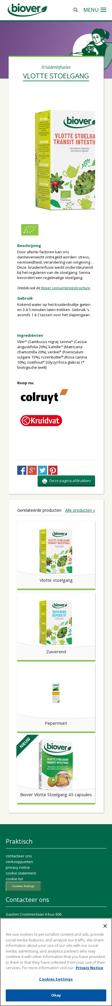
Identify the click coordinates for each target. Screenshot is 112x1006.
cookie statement (21, 873)
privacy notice (18, 867)
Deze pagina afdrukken (70, 480)
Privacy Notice (89, 967)
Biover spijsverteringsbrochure (65, 287)
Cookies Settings (23, 886)
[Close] (105, 926)
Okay (56, 995)
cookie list (14, 878)
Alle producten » (80, 510)
